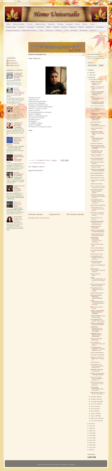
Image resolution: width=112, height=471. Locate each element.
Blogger (73, 464)
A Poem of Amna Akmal (96, 183)
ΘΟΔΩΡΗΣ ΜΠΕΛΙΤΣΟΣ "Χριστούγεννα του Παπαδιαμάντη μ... (97, 223)
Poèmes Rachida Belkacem (97, 173)
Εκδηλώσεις (51, 24)
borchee (64, 464)
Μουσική (56, 27)
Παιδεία (81, 27)
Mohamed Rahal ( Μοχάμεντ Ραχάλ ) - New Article (97, 393)
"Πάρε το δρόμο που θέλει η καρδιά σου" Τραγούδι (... (97, 186)
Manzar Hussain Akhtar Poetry (97, 205)
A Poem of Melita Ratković (97, 248)
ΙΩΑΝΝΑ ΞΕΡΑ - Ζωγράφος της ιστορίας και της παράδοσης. (18, 219)
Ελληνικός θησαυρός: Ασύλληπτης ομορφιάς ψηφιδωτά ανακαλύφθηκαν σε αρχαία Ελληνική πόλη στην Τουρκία (15, 92)
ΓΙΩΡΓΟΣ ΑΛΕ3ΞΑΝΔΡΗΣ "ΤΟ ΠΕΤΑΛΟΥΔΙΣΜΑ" (97, 170)
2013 (90, 447)
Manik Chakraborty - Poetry (97, 177)
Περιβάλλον (90, 27)
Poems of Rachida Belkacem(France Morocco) (97, 124)
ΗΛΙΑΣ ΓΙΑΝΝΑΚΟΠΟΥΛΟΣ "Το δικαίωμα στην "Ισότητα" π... (97, 280)
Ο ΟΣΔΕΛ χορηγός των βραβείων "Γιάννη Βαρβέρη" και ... (96, 83)
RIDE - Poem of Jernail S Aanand (96, 307)
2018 (90, 435)
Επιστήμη (60, 24)
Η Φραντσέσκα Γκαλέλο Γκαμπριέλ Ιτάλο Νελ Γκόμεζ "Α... (97, 383)
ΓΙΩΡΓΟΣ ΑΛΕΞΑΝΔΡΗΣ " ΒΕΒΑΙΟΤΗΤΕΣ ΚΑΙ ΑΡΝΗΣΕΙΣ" (97, 312)
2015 (90, 442)
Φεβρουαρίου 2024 (96, 418)
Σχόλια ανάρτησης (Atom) (42, 218)
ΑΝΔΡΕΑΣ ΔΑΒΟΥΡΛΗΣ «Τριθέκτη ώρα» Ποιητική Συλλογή (97, 196)
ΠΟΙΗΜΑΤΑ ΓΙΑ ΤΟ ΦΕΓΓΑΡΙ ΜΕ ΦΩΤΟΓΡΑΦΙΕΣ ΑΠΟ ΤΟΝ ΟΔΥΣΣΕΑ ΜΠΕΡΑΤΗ (15, 141)
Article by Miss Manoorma (97, 175)
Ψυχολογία (93, 30)
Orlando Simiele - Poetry (96, 254)
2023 (90, 423)
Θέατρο (77, 24)
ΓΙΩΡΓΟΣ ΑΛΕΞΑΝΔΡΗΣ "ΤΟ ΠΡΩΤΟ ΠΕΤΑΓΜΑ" (97, 230)
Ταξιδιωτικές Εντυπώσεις (29, 30)
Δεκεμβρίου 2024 (95, 79)
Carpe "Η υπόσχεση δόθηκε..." (95, 274)
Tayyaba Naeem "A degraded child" (97, 180)
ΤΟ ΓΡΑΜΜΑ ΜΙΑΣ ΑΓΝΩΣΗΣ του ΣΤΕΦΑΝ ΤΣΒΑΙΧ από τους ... (97, 349)
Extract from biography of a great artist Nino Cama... (97, 158)
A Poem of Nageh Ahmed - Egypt (97, 244)
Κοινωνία (22, 27)
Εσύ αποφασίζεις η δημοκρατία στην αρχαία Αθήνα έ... (97, 343)
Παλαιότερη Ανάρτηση (75, 214)
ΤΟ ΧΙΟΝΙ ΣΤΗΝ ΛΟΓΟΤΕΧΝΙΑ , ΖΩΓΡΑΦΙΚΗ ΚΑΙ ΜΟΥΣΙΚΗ (18, 75)
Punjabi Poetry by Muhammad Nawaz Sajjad (97, 113)
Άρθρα (8, 24)
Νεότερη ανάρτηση (35, 214)
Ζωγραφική (69, 24)
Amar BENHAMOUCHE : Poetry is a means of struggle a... (96, 191)
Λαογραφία (30, 27)
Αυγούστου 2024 (95, 404)
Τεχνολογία (49, 30)
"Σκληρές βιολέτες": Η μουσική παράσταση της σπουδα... (97, 209)
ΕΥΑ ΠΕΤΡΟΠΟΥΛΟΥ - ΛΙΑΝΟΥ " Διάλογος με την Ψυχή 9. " (97, 201)
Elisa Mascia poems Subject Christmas (97, 162)
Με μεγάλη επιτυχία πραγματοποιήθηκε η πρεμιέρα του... (96, 378)
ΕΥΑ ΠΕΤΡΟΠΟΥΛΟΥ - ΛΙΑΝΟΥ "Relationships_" (97, 320)
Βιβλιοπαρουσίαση (18, 24)
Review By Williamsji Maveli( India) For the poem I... (97, 284)
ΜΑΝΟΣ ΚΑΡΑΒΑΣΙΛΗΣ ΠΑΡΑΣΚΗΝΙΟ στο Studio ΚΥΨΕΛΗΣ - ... (97, 147)
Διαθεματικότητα (40, 24)
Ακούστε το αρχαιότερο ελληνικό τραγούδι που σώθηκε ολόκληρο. (19, 109)
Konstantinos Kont (12, 63)
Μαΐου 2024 (94, 411)
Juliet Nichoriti (12, 60)
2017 (90, 438)
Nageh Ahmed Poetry (95, 122)
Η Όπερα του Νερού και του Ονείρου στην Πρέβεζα (17, 204)
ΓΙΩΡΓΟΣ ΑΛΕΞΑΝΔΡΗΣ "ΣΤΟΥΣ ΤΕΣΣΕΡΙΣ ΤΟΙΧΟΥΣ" (97, 93)
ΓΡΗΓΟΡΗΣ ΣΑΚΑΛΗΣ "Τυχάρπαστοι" (96, 370)
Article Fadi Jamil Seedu (96, 143)
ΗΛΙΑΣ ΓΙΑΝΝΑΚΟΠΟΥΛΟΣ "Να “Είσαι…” (96, 98)
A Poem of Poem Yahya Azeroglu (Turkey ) (96, 262)
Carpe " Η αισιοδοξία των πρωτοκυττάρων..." (97, 155)
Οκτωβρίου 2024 (95, 399)
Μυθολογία (73, 27)
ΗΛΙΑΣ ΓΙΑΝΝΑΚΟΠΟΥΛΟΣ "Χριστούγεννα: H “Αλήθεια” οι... (96, 139)
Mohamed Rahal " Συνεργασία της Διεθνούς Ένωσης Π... (97, 270)
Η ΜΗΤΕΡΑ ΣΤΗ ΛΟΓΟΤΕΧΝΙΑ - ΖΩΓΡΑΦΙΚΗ (18, 124)
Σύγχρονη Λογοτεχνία (12, 30)
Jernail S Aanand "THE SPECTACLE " (96, 339)
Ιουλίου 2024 (94, 406)
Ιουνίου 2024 (94, 408)
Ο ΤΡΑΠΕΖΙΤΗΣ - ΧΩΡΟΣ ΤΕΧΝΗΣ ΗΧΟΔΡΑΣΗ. (97, 102)
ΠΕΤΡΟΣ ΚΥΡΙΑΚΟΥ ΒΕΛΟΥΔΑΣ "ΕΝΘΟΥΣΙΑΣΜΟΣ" (96, 296)
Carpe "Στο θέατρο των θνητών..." (96, 218)
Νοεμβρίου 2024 (95, 396)
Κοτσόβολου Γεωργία (14, 65)
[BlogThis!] (63, 160)
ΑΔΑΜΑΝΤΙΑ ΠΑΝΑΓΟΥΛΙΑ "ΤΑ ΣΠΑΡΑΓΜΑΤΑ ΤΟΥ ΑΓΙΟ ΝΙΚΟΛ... (96, 329)
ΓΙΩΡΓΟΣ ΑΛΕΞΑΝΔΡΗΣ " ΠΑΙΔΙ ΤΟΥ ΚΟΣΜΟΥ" (97, 323)
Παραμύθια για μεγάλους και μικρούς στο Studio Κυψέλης (97, 214)
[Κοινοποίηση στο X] (65, 160)
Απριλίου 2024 (95, 413)
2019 (90, 433)
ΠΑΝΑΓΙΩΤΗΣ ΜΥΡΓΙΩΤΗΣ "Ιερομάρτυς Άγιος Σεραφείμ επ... (96, 240)
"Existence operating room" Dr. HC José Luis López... (97, 234)
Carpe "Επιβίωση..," (95, 362)
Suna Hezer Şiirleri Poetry (96, 293)
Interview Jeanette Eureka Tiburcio (96, 128)
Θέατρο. (85, 24)
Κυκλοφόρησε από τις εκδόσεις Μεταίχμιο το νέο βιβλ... (97, 289)
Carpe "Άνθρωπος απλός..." (97, 106)
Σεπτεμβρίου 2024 (96, 401)
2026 (90, 72)
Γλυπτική (29, 24)
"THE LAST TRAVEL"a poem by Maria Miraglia (97, 316)
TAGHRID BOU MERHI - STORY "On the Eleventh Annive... (97, 133)
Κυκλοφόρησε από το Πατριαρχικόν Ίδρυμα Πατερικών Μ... (97, 366)
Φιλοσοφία (74, 30)
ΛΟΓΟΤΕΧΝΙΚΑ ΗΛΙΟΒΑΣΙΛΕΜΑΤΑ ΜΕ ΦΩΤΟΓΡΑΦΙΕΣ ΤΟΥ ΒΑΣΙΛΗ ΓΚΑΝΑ (15, 158)
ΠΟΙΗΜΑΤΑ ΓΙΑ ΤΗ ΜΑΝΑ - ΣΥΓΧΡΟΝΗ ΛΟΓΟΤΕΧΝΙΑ (19, 188)
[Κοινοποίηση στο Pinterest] (68, 160)
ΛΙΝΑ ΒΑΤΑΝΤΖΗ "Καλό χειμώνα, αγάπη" (97, 166)
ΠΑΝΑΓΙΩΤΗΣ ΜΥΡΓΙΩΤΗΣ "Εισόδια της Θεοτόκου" (97, 389)
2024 (90, 77)
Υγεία (66, 30)
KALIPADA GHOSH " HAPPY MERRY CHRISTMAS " (96, 118)
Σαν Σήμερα (100, 27)
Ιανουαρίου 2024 (95, 420)
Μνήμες (49, 27)
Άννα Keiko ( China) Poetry (97, 355)
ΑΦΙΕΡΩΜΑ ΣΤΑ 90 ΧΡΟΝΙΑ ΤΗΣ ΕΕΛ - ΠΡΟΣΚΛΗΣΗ (96, 335)
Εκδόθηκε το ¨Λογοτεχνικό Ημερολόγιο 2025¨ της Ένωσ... (97, 88)
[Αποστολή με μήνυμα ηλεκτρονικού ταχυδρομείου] (61, 160)
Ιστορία (92, 24)
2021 (90, 428)
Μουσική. (64, 27)
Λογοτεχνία (40, 27)
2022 (90, 426)
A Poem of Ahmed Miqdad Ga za (97, 265)
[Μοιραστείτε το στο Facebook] (66, 160)
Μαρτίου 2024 (95, 416)
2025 (90, 75)
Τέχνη (41, 30)
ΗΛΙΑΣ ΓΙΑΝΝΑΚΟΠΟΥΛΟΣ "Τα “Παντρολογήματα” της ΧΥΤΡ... (97, 302)
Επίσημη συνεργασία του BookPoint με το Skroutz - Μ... (97, 358)
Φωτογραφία (83, 30)
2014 (90, 445)
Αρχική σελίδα (54, 214)
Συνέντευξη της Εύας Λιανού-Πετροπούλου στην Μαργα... (97, 109)
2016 (90, 440)
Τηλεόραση (58, 30)
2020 (90, 431)
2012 (90, 450)
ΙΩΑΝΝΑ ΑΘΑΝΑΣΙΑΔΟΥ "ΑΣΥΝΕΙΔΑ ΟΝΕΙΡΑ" (97, 374)
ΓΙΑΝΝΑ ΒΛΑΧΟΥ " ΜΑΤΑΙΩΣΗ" (95, 227)
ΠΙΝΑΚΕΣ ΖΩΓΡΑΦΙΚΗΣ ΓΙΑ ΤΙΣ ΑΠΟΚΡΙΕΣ (19, 174)
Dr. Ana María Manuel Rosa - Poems (97, 250)
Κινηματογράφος (11, 27)
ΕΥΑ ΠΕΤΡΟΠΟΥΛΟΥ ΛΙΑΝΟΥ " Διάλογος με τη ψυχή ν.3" (97, 257)
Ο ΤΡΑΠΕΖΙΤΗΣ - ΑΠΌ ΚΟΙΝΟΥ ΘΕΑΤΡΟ (96, 151)
